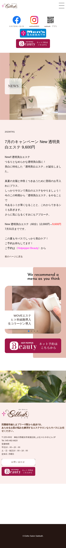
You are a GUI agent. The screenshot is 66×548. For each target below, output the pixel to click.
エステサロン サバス (16, 26)
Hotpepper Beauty (28, 248)
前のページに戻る (14, 256)
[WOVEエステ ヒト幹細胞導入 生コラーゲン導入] (33, 333)
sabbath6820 (34, 26)
